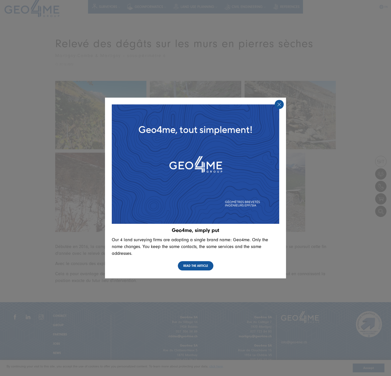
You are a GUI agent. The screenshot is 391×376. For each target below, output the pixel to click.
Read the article (195, 266)
